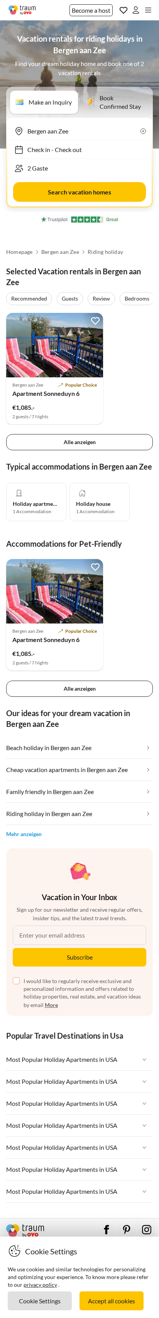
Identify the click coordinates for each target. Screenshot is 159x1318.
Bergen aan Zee (60, 252)
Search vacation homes (79, 192)
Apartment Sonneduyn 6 (46, 393)
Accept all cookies (111, 1300)
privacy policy (40, 1284)
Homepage (19, 252)
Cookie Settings (40, 1300)
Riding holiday (105, 252)
